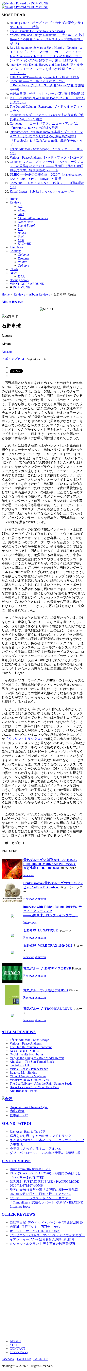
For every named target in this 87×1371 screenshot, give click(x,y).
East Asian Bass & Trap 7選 (28, 1131)
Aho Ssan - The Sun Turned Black (32, 1061)
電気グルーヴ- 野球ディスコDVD (47, 968)
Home (14, 198)
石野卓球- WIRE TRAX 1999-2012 (47, 945)
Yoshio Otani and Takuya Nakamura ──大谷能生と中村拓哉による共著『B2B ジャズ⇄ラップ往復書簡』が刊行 (47, 39)
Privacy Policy (19, 1352)
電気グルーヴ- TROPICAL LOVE (47, 1008)
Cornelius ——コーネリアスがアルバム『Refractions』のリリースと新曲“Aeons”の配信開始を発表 (47, 85)
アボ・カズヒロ (13, 358)
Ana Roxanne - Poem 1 (25, 1090)
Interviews (16, 247)
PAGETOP (40, 1359)
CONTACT (17, 1348)
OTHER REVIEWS (18, 1214)
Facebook (8, 1359)
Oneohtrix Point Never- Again (29, 1107)
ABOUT (15, 1341)
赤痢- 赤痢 (17, 1111)
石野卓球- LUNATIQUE (40, 930)
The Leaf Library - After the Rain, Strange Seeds (41, 1083)
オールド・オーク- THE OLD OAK (35, 1231)
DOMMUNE (21, 287)
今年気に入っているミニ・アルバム (36, 1148)
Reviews (15, 202)
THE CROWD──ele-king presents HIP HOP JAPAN (44, 77)
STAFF (14, 1345)
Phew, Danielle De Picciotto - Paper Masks (37, 31)
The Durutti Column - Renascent (31, 1047)
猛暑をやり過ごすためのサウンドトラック (40, 1136)
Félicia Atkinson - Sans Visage (29, 1039)
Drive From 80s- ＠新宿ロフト (30, 1169)
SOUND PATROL (17, 1123)
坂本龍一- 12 (19, 1115)
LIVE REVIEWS (16, 1161)
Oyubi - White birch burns (26, 1054)
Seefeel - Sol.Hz (20, 1065)
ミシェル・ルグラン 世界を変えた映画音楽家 (42, 1243)
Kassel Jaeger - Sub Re (24, 1050)
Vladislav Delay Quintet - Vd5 (29, 1080)
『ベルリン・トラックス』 (24, 739)
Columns (15, 251)
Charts (14, 269)
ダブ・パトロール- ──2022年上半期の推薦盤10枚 (45, 1153)
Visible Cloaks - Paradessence (29, 1069)
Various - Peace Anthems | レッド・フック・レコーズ (46, 157)
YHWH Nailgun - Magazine (28, 1076)
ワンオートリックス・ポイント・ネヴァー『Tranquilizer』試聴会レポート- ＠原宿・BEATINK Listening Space (46, 1202)
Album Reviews (39, 294)
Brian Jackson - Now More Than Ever (34, 1087)
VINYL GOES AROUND (27, 283)
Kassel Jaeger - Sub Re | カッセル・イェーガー (42, 191)
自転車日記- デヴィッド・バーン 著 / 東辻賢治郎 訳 (47, 1222)
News (13, 272)
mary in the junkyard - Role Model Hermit (37, 1058)
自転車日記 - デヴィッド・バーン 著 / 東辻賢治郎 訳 (47, 93)
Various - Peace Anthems (26, 1043)
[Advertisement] (43, 1292)
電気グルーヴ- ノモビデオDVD (45, 990)
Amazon (7, 351)
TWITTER (24, 1359)
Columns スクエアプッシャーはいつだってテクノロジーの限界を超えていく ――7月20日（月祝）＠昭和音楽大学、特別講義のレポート (47, 166)
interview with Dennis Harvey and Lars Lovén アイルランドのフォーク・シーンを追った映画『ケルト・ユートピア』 (47, 69)
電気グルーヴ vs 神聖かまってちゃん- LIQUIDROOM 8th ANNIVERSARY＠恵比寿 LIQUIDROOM (50, 864)
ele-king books (19, 280)
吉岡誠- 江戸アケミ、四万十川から (35, 1226)
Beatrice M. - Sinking (23, 1072)
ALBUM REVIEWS (19, 1032)
